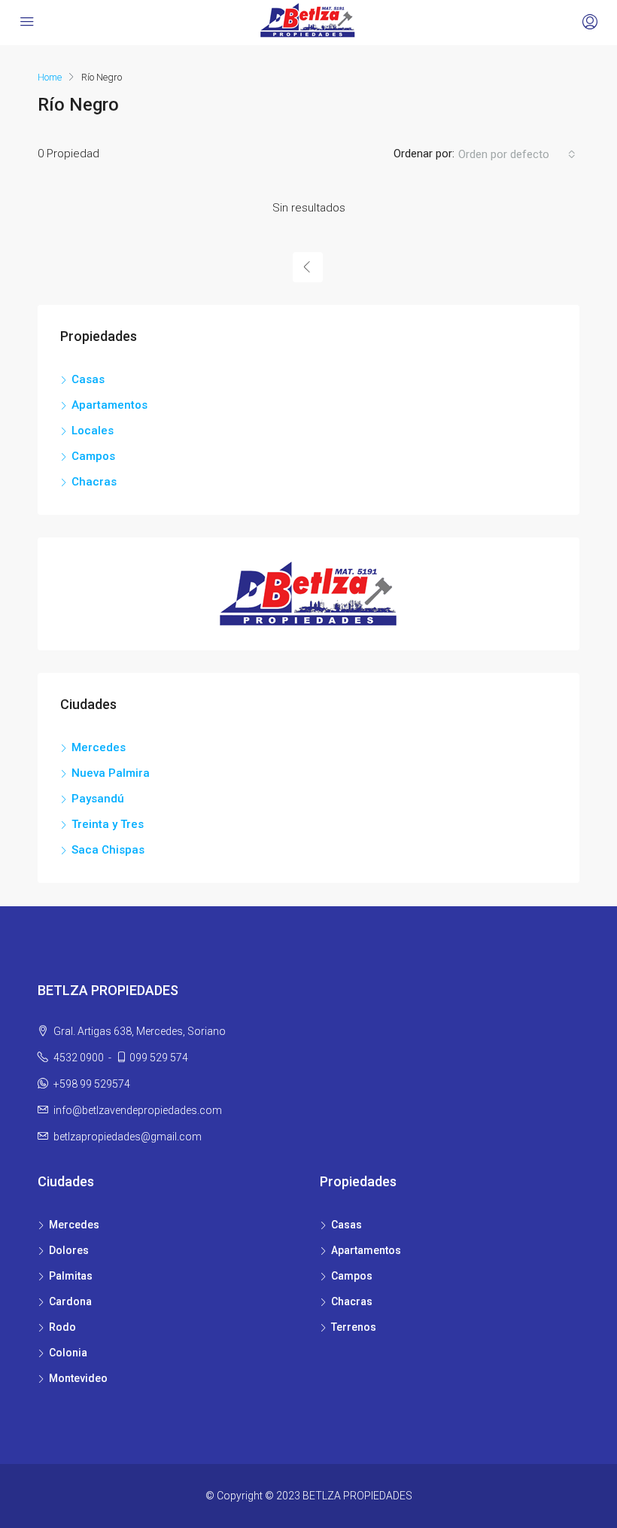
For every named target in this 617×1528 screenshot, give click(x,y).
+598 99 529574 (91, 1084)
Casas (88, 379)
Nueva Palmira (110, 773)
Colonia (68, 1353)
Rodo (62, 1327)
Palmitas (71, 1276)
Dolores (69, 1250)
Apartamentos (109, 405)
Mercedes (98, 747)
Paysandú (97, 798)
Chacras (94, 482)
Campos (93, 456)
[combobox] (517, 154)
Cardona (70, 1301)
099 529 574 (158, 1058)
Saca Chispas (107, 850)
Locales (92, 430)
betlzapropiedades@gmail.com (127, 1137)
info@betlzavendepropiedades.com (137, 1110)
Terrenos (353, 1327)
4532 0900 (77, 1058)
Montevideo (78, 1378)
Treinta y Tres (107, 824)
